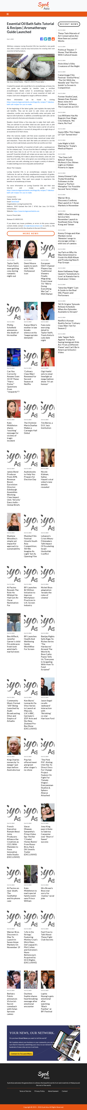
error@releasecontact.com (33, 226)
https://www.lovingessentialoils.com (26, 211)
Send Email (15, 202)
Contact (65, 1091)
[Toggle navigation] (7, 14)
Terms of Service (25, 1091)
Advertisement (53, 1091)
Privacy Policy (39, 1091)
